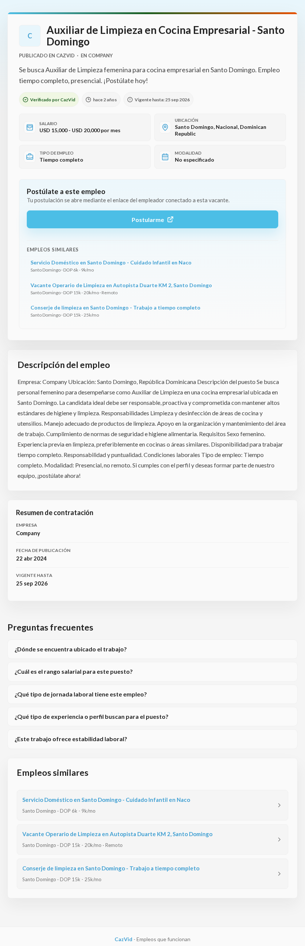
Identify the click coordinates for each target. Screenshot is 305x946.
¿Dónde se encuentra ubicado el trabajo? (71, 649)
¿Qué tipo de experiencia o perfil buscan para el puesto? (91, 716)
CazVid (123, 939)
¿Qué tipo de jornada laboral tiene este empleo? (81, 694)
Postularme (148, 219)
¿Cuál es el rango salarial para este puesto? (74, 671)
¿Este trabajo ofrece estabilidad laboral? (71, 738)
